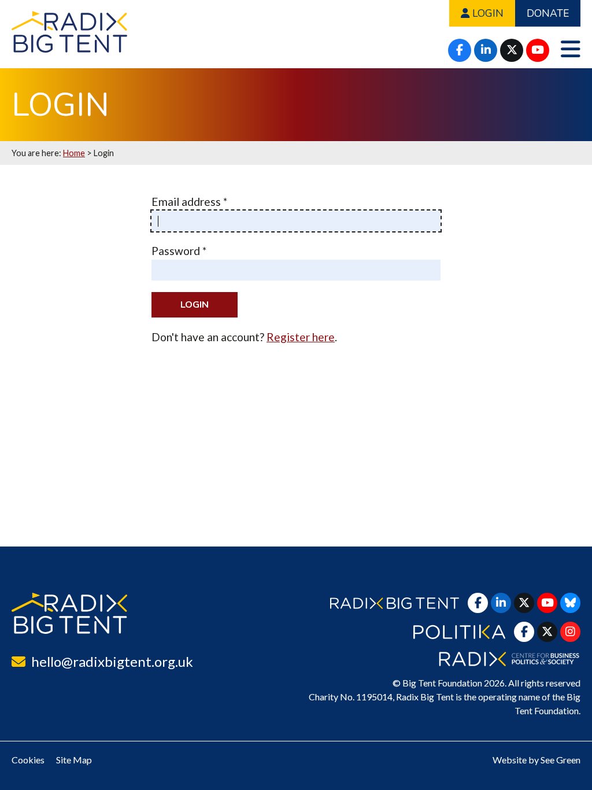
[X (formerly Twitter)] (511, 50)
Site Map (74, 759)
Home (74, 153)
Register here (301, 337)
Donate (548, 13)
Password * (178, 250)
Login (486, 13)
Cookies (28, 759)
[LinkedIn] (485, 50)
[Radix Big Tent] (69, 613)
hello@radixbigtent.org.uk (112, 661)
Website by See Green (536, 759)
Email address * (189, 201)
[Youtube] (537, 50)
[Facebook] (459, 50)
